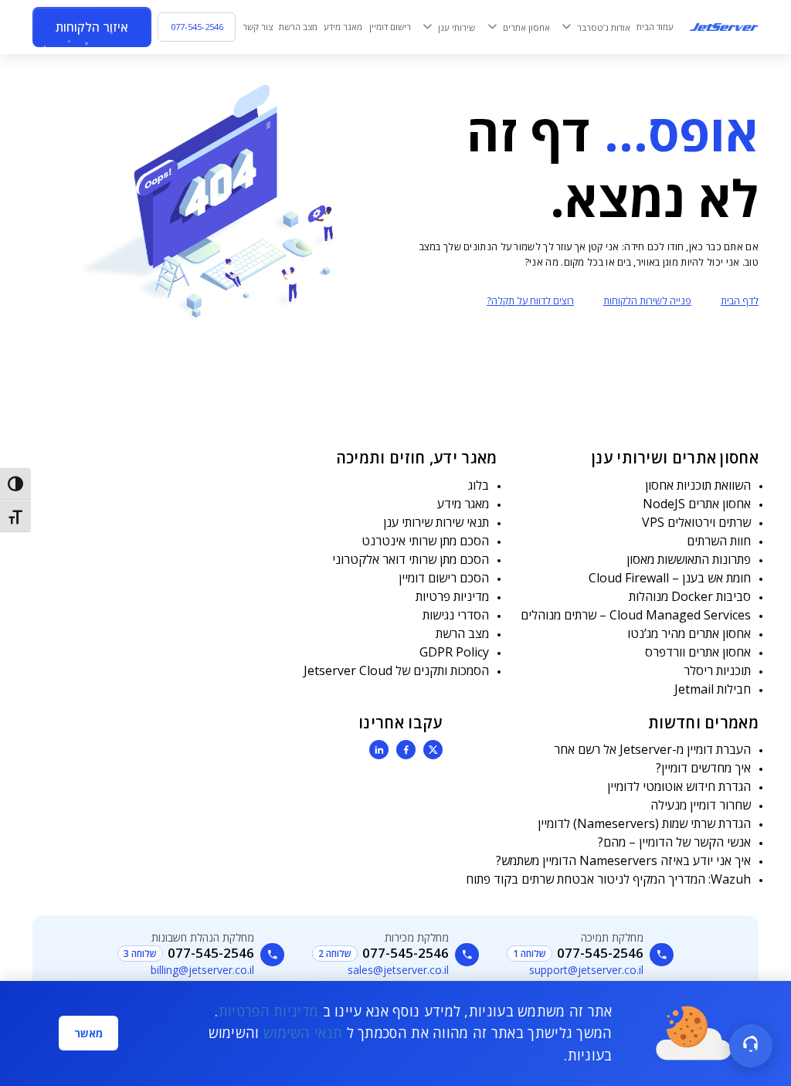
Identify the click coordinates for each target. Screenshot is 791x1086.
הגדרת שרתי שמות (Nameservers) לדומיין (644, 823)
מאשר (88, 1033)
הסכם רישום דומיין (444, 577)
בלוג (478, 485)
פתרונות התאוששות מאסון (688, 559)
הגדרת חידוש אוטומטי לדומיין (679, 786)
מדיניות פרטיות (452, 596)
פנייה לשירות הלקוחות (647, 300)
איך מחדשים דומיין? (703, 767)
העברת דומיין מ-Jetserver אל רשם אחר (652, 749)
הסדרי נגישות (456, 614)
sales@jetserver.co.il (398, 969)
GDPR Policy (454, 651)
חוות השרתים (719, 540)
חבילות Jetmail (712, 688)
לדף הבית (740, 300)
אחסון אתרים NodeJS (697, 503)
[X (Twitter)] (433, 749)
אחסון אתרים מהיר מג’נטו (689, 633)
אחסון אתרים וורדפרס (698, 651)
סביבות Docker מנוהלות (690, 596)
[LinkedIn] (379, 749)
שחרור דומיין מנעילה (700, 804)
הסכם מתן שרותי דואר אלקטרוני (410, 559)
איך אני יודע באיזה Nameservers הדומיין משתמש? (623, 860)
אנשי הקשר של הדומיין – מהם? (674, 841)
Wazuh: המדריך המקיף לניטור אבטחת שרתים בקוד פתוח (608, 878)
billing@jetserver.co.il (202, 969)
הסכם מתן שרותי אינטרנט (425, 540)
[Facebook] (406, 749)
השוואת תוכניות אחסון (698, 485)
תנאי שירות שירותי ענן (436, 522)
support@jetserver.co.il (586, 969)
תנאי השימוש (302, 1032)
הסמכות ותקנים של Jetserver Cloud (396, 670)
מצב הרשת (462, 633)
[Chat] (750, 1045)
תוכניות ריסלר (717, 670)
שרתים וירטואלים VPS (696, 522)
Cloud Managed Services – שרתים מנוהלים (636, 614)
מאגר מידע (463, 503)
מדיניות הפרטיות (269, 1011)
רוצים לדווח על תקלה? (530, 300)
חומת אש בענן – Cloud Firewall (670, 577)
